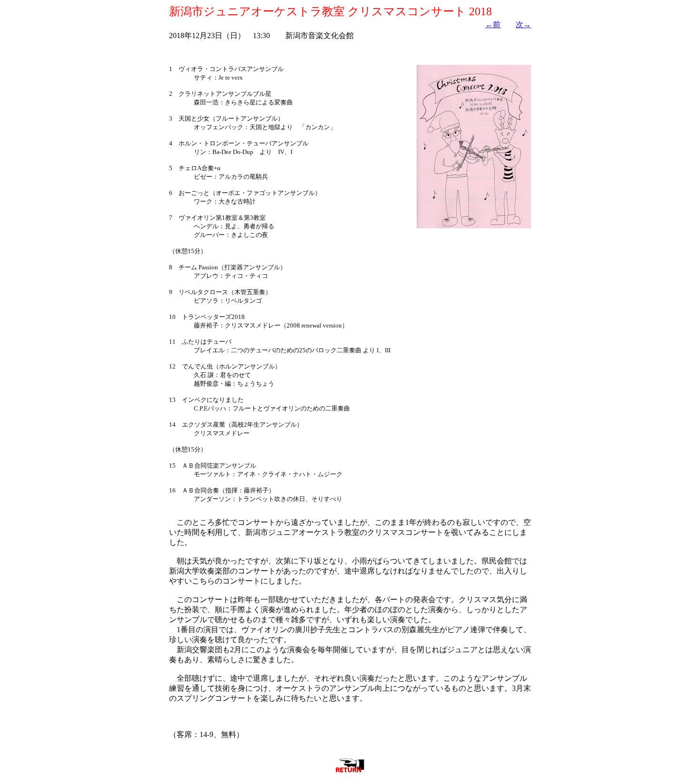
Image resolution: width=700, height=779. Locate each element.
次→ (523, 24)
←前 (492, 24)
